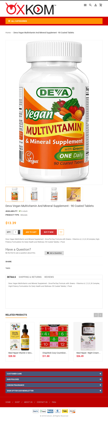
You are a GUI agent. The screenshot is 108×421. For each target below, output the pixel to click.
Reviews (49, 277)
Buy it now (48, 232)
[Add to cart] (23, 345)
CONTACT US (42, 402)
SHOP (17, 402)
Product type (12, 215)
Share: (8, 262)
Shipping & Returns (30, 277)
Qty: (9, 232)
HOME (8, 402)
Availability (11, 211)
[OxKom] (54, 411)
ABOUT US (28, 402)
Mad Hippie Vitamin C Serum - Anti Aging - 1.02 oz (30, 353)
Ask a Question (55, 253)
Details (11, 277)
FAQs (54, 402)
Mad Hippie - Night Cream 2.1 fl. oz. (92, 353)
